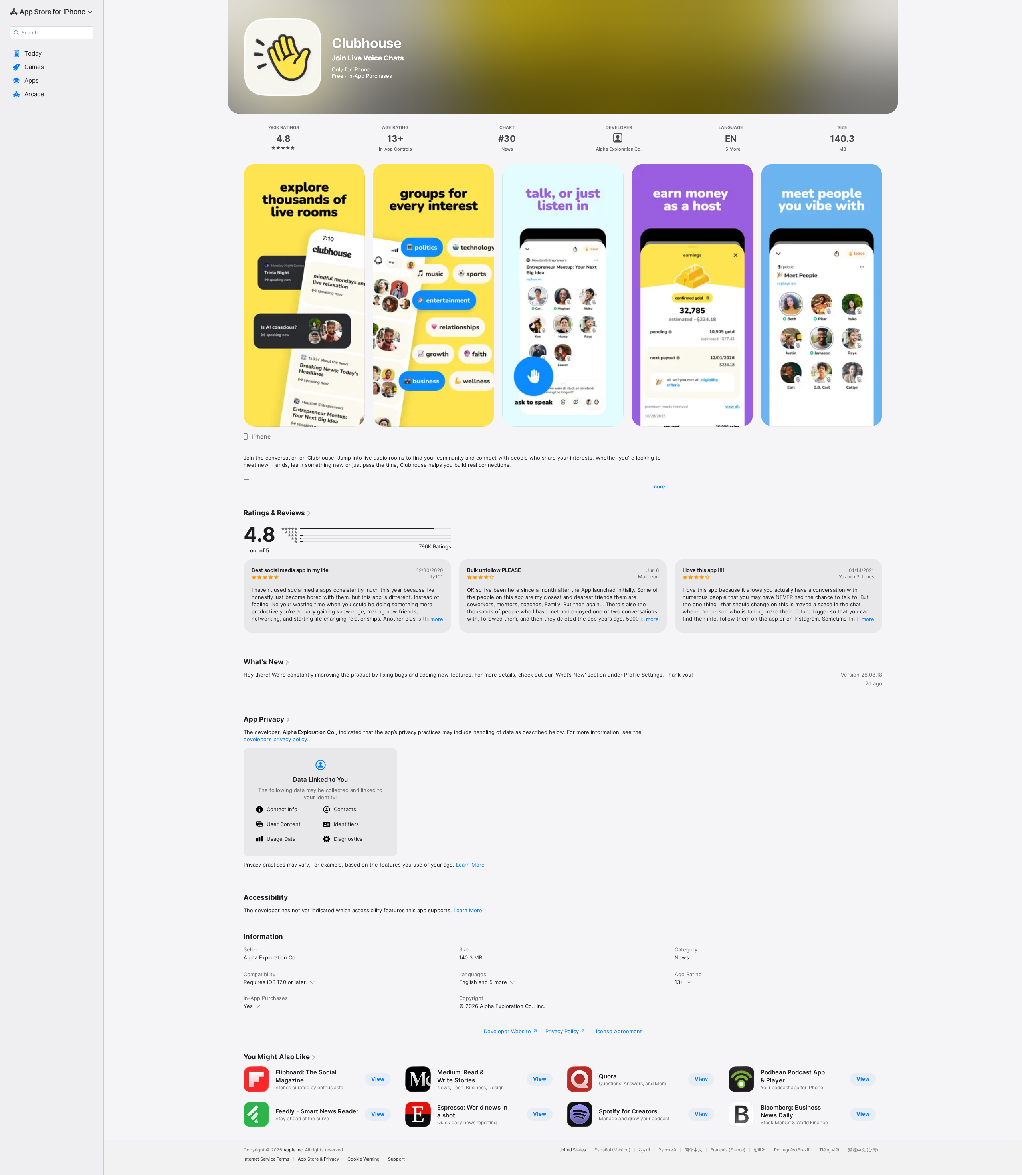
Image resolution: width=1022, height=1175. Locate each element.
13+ (679, 982)
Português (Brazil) (792, 1150)
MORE (436, 619)
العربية (644, 1150)
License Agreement (617, 1031)
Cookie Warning (363, 1159)
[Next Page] (890, 295)
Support (396, 1159)
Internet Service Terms (266, 1159)
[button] (51, 54)
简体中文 (693, 1150)
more (658, 486)
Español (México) (612, 1150)
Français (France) (728, 1150)
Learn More (470, 864)
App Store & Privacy (318, 1159)
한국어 (760, 1150)
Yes (248, 1006)
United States (572, 1150)
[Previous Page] (235, 295)
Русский (667, 1150)
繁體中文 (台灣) (863, 1150)
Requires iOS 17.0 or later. (275, 982)
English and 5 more (483, 982)
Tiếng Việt (829, 1150)
